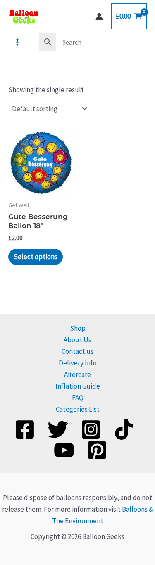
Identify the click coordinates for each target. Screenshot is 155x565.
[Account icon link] (99, 16)
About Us (77, 339)
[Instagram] (91, 429)
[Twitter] (58, 429)
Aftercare (77, 374)
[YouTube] (64, 450)
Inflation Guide (77, 386)
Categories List (78, 409)
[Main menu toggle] (17, 42)
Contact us (77, 351)
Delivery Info (78, 362)
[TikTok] (124, 429)
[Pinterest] (97, 450)
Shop (78, 328)
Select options (35, 256)
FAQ (77, 397)
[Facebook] (24, 429)
